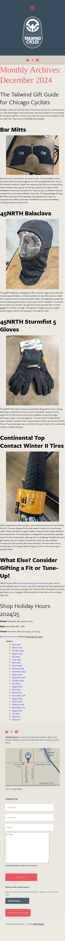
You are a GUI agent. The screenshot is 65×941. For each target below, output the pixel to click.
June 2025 (16, 659)
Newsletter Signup (18, 912)
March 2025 (17, 665)
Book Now (14, 901)
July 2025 (16, 656)
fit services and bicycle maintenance (33, 583)
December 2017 (18, 707)
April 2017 (16, 719)
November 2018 (18, 695)
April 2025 (16, 662)
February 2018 (18, 704)
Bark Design (38, 924)
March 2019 (17, 692)
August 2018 (17, 698)
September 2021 (19, 677)
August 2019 (17, 686)
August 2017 (17, 710)
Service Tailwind (9, 636)
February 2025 (18, 668)
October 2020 (18, 680)
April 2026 (16, 644)
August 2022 (17, 674)
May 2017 (16, 716)
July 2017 (16, 713)
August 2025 (17, 653)
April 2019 (16, 689)
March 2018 (17, 701)
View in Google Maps (13, 788)
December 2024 (19, 671)
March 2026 (17, 647)
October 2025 (18, 650)
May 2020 (16, 683)
